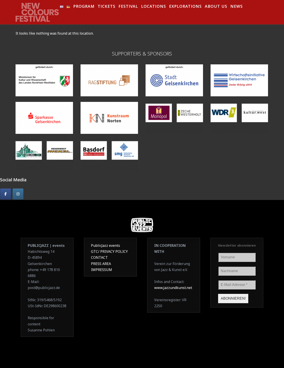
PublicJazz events (105, 245)
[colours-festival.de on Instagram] (18, 194)
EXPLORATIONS (185, 7)
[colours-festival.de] (38, 11)
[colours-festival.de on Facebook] (5, 194)
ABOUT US (216, 7)
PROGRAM (84, 7)
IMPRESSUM (101, 269)
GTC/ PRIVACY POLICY (109, 251)
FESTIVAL (128, 7)
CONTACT (99, 257)
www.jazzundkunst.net (173, 287)
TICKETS (106, 7)
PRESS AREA (101, 263)
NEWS (236, 7)
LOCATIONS (153, 7)
